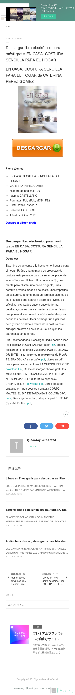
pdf (43, 359)
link (53, 345)
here (8, 398)
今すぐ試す (48, 16)
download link (14, 369)
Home (7, 26)
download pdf (35, 384)
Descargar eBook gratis (21, 222)
